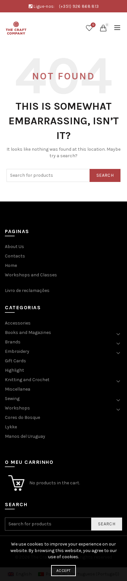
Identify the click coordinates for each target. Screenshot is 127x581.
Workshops (17, 408)
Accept (63, 570)
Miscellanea (17, 389)
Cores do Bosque (22, 417)
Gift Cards (15, 361)
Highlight (14, 370)
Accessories (18, 323)
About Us (14, 246)
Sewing (12, 398)
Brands (13, 342)
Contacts (15, 256)
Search (105, 175)
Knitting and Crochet (27, 379)
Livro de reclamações (27, 290)
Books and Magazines (28, 332)
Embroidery (17, 351)
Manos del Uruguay (25, 436)
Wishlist (93, 25)
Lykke (11, 427)
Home (11, 265)
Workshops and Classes (31, 275)
